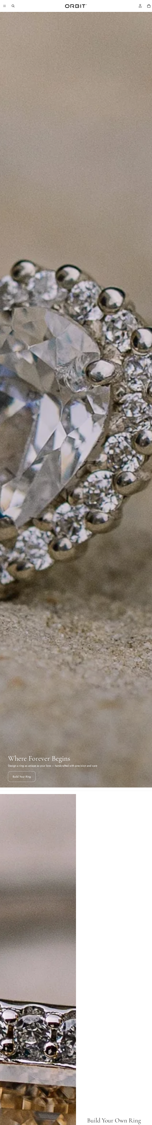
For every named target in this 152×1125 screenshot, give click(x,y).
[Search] (13, 6)
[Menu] (4, 6)
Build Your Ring (22, 777)
